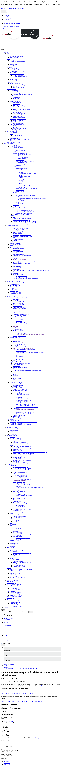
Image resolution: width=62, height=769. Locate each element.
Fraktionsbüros (13, 64)
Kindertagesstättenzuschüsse (19, 336)
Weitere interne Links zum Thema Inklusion (23, 453)
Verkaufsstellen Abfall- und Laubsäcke (25, 161)
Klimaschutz (13, 465)
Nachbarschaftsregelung (21, 164)
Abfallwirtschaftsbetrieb (15, 146)
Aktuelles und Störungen (19, 147)
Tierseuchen (18, 528)
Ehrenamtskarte (13, 132)
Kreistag (12, 60)
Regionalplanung (14, 90)
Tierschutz (15, 531)
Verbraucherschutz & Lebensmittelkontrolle (17, 542)
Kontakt (15, 206)
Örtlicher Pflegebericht (18, 116)
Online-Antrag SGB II (21, 229)
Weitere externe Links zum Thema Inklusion (23, 454)
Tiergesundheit (16, 527)
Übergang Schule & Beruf (19, 415)
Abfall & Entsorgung (12, 145)
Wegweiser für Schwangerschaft (20, 367)
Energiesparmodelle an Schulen (23, 484)
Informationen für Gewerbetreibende (18, 572)
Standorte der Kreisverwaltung (17, 74)
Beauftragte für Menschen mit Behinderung (23, 446)
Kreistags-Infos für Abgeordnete (17, 63)
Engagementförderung (15, 138)
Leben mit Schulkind (15, 337)
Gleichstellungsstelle (14, 420)
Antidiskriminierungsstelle (16, 423)
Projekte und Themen (18, 120)
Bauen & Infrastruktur (12, 246)
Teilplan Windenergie (18, 91)
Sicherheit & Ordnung (12, 427)
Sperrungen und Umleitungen (17, 550)
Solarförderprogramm (21, 493)
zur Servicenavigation (9, 20)
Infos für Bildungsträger (15, 243)
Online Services (13, 79)
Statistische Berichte (17, 112)
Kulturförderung (13, 289)
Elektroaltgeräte (22, 179)
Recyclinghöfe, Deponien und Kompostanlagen (24, 195)
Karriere (6, 607)
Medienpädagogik (20, 397)
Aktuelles (6, 579)
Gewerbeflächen (14, 576)
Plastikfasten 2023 (20, 191)
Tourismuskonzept (14, 284)
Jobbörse (15, 240)
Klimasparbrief (19, 490)
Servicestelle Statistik (15, 110)
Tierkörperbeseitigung (18, 532)
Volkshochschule (17, 386)
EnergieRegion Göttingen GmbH (24, 479)
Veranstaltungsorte (14, 291)
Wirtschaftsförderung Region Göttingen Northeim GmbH (23, 569)
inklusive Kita (19, 321)
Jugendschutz (16, 408)
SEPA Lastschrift (20, 160)
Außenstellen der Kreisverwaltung (21, 76)
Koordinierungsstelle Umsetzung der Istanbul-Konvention (23, 422)
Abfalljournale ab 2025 (21, 209)
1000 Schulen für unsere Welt (20, 125)
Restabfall (21, 169)
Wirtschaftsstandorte (14, 574)
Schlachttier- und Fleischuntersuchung (22, 534)
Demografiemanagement (15, 101)
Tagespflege (15, 441)
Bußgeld (12, 431)
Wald (11, 523)
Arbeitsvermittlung (14, 241)
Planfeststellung (16, 250)
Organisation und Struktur (16, 70)
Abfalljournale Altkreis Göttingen (24, 210)
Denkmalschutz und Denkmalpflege (21, 263)
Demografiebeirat (17, 102)
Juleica (11, 134)
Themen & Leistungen (9, 143)
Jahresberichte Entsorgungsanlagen (24, 213)
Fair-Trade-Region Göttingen (17, 130)
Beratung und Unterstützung (19, 315)
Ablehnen (3, 11)
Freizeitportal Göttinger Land (17, 282)
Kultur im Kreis (13, 286)
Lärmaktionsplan (17, 266)
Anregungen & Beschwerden (17, 71)
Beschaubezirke (19, 535)
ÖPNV (11, 558)
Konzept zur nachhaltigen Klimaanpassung (26, 469)
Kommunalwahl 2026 (15, 600)
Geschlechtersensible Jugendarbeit (24, 396)
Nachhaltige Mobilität (15, 559)
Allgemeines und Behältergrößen (23, 154)
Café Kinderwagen (17, 306)
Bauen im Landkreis (14, 256)
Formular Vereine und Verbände (26, 405)
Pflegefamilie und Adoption (19, 308)
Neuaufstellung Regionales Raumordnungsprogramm (25, 93)
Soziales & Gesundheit (12, 435)
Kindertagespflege (17, 325)
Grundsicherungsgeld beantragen (20, 228)
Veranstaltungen (10, 598)
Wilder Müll (15, 217)
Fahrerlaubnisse (16, 554)
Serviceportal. (38, 738)
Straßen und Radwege (15, 247)
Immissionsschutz (14, 265)
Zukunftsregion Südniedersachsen (15, 142)
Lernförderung (16, 392)
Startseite (6, 663)
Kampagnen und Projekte (19, 482)
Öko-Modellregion (14, 540)
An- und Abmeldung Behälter (23, 157)
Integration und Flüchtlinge (16, 456)
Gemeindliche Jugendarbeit (22, 394)
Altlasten (15, 521)
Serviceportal (13, 78)
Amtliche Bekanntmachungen (14, 585)
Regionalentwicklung (12, 89)
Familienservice (19, 357)
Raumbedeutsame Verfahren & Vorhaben (22, 94)
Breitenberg (18, 199)
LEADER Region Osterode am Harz (18, 121)
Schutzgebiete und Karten (19, 502)
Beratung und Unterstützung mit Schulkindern (24, 349)
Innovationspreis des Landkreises (17, 577)
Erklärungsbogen (20, 231)
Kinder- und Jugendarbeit (19, 393)
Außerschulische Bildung (16, 382)
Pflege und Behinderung (15, 438)
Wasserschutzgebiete (21, 505)
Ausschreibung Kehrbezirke (16, 592)
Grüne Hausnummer (20, 483)
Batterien (21, 177)
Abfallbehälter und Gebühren (20, 153)
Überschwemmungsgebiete (22, 503)
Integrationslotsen (17, 461)
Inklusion (12, 445)
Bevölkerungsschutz (14, 428)
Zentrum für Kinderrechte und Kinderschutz (23, 348)
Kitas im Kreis (19, 319)
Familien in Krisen (17, 378)
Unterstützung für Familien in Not (21, 314)
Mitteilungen (10, 581)
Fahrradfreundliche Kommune (20, 252)
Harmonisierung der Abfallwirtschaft (21, 214)
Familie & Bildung (11, 296)
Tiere (11, 525)
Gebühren (18, 155)
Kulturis (12, 288)
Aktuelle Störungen (20, 149)
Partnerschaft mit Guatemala (19, 128)
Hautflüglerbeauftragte (18, 512)
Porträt (8, 53)
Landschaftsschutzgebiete (22, 508)
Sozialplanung (13, 95)
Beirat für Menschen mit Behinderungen (22, 448)
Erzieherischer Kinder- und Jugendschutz (25, 409)
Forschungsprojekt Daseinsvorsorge (21, 109)
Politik (8, 59)
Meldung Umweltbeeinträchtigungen (21, 220)
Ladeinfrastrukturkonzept (19, 566)
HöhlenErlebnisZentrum (15, 292)
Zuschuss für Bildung (18, 239)
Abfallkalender (16, 151)
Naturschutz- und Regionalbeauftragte (22, 509)
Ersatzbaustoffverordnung (22, 224)
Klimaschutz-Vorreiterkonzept (20, 472)
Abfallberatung (16, 166)
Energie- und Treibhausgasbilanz (20, 475)
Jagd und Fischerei (17, 536)
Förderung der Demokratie (13, 580)
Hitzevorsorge (19, 471)
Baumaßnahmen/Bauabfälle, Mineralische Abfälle (24, 221)
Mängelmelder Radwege (18, 254)
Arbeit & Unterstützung (12, 225)
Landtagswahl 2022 (14, 604)
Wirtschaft (9, 568)
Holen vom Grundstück (21, 162)
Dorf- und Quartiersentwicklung (17, 85)
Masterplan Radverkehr (18, 251)
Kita (14, 318)
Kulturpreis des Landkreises (16, 293)
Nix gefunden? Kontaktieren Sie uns (9, 640)
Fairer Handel (16, 127)
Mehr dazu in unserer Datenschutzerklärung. (12, 8)
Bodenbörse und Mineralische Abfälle (22, 218)
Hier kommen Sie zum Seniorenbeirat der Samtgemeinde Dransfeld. (17, 693)
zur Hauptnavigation (8, 18)
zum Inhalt (6, 15)
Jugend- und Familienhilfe (19, 307)
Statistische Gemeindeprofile (19, 117)
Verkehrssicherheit (17, 555)
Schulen (15, 338)
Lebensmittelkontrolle (15, 544)
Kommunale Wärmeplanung (19, 480)
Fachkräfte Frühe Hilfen (18, 304)
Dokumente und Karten (21, 277)
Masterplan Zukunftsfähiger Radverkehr (22, 255)
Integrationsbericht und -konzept (20, 463)
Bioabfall (21, 170)
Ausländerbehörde (14, 430)
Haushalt (12, 65)
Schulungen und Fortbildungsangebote (22, 460)
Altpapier (21, 172)
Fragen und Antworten (21, 276)
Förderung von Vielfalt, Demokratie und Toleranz (27, 411)
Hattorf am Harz (20, 203)
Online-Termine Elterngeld (16, 418)
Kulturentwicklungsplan (15, 295)
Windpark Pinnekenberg (18, 267)
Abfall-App (15, 194)
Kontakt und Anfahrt (18, 75)
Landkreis (6, 52)
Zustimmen (3, 12)
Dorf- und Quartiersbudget (19, 87)
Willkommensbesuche (18, 303)
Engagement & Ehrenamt (13, 131)
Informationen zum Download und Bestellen (26, 188)
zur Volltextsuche (8, 16)
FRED (14, 360)
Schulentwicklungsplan (18, 330)
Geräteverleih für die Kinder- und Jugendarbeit (27, 407)
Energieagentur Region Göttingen (24, 495)
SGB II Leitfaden (17, 232)
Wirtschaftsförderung (15, 573)
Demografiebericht (17, 108)
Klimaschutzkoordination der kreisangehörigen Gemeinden (30, 487)
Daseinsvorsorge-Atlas (18, 115)
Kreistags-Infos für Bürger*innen (17, 61)
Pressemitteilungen (20, 150)
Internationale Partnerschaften (17, 56)
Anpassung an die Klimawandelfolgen (22, 468)
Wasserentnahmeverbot (18, 517)
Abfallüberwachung (14, 216)
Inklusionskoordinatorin (18, 449)
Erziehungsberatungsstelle (19, 312)
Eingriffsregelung (17, 510)
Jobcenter (12, 226)
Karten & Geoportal (11, 140)
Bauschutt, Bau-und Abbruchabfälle (27, 186)
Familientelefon (19, 356)
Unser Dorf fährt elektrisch (19, 565)
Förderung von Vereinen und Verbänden (19, 139)
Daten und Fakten (14, 57)
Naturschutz (12, 499)
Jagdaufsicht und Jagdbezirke (23, 538)
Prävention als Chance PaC (19, 347)
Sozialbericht (16, 98)
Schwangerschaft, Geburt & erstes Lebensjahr (21, 297)
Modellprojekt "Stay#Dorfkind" (23, 413)
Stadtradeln (18, 486)
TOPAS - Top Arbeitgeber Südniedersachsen (20, 570)
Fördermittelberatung (18, 105)
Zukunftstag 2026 (14, 80)
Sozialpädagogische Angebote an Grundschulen (27, 398)
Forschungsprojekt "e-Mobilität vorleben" (23, 562)
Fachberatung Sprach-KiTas (22, 323)
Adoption (18, 311)
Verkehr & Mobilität (11, 547)
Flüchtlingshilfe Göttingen (19, 457)
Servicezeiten (13, 72)
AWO (17, 355)
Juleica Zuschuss (17, 136)
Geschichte (12, 54)
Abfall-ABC (16, 205)
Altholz (20, 183)
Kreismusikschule (17, 383)
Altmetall (21, 184)
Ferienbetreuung (16, 341)
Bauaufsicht (15, 258)
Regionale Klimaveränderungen (20, 467)
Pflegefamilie (19, 310)
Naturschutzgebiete (20, 506)
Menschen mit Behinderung (19, 442)
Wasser (11, 513)
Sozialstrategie (16, 97)
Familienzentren (16, 300)
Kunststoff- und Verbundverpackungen (28, 173)
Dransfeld (18, 202)
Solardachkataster (20, 478)
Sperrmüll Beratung (23, 181)
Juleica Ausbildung (17, 135)
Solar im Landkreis (17, 262)
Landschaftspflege (17, 501)
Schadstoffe (21, 180)
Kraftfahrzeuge (13, 551)
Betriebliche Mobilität (18, 561)
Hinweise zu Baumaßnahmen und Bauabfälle (26, 222)
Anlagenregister (16, 269)
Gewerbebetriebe (20, 190)
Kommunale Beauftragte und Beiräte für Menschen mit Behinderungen (30, 452)
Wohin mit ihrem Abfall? (22, 168)
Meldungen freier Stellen (18, 237)
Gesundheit (12, 437)
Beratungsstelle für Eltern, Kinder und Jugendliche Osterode (30, 334)
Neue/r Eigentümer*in (21, 158)
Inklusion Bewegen (17, 450)
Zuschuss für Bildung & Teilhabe (21, 389)
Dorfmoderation (16, 86)
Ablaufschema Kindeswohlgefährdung (22, 363)
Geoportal (12, 271)
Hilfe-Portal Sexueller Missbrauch (21, 381)
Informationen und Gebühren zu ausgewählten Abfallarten (32, 198)
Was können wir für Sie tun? (7, 611)
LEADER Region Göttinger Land (18, 119)
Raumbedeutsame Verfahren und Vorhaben (23, 280)
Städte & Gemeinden (15, 83)
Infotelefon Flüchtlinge (18, 458)
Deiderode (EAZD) (20, 201)
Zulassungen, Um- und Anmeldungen (22, 553)
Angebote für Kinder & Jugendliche (18, 387)
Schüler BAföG (16, 340)
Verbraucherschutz (14, 543)
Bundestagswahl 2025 (15, 602)
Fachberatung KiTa (20, 322)
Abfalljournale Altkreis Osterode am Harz (26, 211)
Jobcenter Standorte (17, 233)
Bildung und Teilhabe (21, 333)
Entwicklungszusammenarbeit (17, 124)
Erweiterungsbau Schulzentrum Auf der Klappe (24, 261)
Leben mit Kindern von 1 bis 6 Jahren (19, 317)
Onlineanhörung (16, 433)
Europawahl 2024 (14, 603)
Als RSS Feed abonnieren (7, 28)
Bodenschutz (16, 520)
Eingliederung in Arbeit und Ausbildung (22, 235)
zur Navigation (7, 19)
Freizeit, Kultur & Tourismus (13, 281)
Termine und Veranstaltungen (14, 584)
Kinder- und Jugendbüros (19, 344)
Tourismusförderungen (15, 285)
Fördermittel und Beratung (19, 491)
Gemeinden (9, 82)
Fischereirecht (19, 539)
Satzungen (18, 165)
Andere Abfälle (22, 187)
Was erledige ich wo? (15, 68)
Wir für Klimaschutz (20, 302)
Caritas (17, 353)
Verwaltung (9, 67)
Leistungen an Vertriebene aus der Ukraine (23, 236)
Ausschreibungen (11, 591)
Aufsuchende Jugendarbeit (22, 401)
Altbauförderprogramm (21, 494)
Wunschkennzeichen (15, 549)
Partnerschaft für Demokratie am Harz (25, 412)
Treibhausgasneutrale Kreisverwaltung (22, 473)
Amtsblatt (12, 587)
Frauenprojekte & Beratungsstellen (18, 426)
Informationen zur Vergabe (16, 595)
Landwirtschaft (13, 524)
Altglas (20, 175)
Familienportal (19, 359)
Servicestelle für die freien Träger (24, 400)
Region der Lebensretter (15, 434)
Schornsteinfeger (17, 594)
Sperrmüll (15, 192)
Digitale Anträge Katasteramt (20, 259)
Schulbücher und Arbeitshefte (20, 390)
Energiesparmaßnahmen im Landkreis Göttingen (27, 488)
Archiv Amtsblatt (14, 588)
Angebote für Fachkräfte (15, 362)
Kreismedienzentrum (18, 385)
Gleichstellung (10, 419)
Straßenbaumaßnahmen (18, 248)
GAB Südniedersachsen (15, 244)
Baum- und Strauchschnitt (25, 176)
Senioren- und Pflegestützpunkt (20, 443)
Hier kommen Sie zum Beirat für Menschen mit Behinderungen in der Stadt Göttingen (21, 701)
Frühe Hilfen (16, 299)
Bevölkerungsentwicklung (19, 113)
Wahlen (8, 599)
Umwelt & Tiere (10, 464)
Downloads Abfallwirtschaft (19, 207)
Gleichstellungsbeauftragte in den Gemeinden (20, 424)
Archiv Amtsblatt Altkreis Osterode (18, 589)
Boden (11, 518)
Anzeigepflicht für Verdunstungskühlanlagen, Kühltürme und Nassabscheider (31, 270)
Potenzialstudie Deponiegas (19, 498)
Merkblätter (12, 546)
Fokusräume (16, 100)
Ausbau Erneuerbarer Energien (20, 476)
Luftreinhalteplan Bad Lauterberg (21, 497)
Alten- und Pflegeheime (18, 439)
